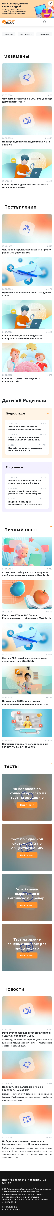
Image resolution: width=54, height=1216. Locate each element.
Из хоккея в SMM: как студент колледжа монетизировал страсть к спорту (24, 704)
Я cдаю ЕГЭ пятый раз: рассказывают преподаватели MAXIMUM (24, 504)
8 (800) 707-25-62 (11, 1209)
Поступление (26, 34)
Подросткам (44, 34)
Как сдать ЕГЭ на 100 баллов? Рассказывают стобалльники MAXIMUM (23, 439)
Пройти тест (27, 805)
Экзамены (9, 34)
